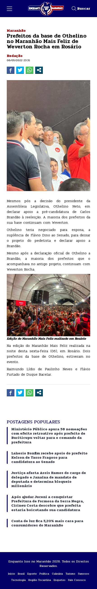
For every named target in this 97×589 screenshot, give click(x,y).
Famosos (83, 574)
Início (11, 574)
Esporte (32, 574)
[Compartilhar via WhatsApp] (29, 70)
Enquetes (59, 580)
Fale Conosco (77, 580)
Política (44, 574)
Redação (15, 56)
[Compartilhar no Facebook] (10, 70)
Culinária (57, 574)
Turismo (70, 574)
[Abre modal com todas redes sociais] (39, 70)
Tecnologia (18, 580)
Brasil (21, 574)
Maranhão (16, 30)
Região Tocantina (39, 580)
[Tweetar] (20, 70)
